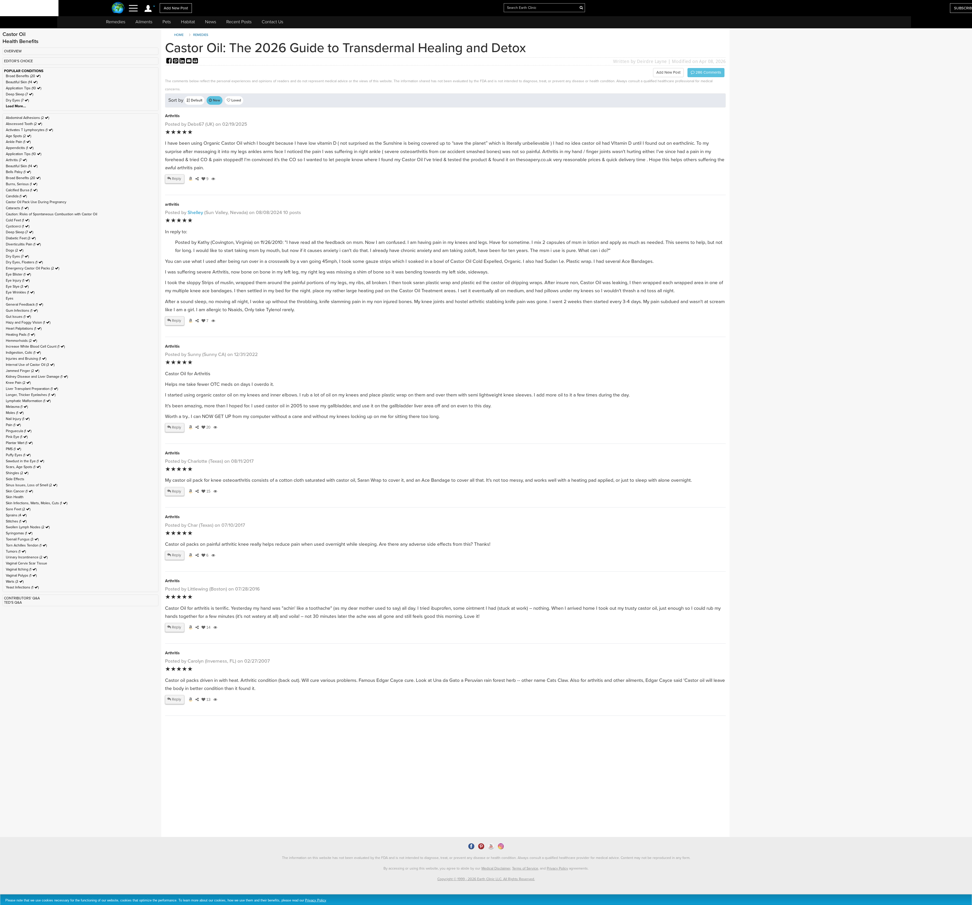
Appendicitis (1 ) (19, 148)
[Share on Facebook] (169, 61)
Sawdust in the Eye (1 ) (25, 461)
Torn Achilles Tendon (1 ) (26, 545)
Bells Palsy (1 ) (18, 172)
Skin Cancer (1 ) (19, 491)
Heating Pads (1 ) (20, 334)
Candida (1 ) (16, 196)
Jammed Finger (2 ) (22, 371)
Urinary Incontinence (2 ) (27, 557)
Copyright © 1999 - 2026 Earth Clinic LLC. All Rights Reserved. (486, 879)
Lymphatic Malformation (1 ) (28, 401)
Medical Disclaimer (495, 868)
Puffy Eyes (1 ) (18, 455)
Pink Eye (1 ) (17, 437)
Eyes (9, 298)
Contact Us (272, 22)
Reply (176, 178)
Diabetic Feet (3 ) (21, 238)
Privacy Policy (557, 868)
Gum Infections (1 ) (22, 310)
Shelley (195, 212)
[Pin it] (176, 61)
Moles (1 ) (15, 413)
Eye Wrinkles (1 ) (20, 292)
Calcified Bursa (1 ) (21, 190)
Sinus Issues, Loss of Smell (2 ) (31, 485)
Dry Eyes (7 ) (17, 100)
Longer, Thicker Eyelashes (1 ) (30, 395)
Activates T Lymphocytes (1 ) (29, 130)
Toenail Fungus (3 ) (22, 539)
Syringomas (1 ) (19, 533)
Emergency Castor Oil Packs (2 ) (32, 268)
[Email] (189, 61)
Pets (167, 22)
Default (196, 100)
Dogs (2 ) (14, 250)
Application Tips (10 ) (23, 88)
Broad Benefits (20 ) (23, 76)
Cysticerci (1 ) (17, 226)
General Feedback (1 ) (24, 304)
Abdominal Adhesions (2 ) (27, 118)
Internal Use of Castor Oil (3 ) (30, 365)
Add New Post (176, 8)
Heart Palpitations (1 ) (24, 328)
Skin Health (15, 497)
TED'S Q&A (13, 602)
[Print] (195, 61)
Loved (235, 100)
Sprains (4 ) (16, 515)
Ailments (143, 22)
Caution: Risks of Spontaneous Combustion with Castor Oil (51, 214)
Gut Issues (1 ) (18, 316)
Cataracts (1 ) (17, 208)
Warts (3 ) (15, 581)
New (216, 100)
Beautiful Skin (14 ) (21, 82)
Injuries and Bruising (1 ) (26, 358)
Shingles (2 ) (17, 473)
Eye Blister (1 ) (18, 274)
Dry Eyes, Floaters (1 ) (24, 262)
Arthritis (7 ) (16, 160)
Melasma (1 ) (17, 407)
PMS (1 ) (13, 449)
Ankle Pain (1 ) (18, 142)
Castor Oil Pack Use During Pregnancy (36, 202)
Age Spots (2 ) (18, 136)
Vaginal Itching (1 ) (21, 569)
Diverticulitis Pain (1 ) (23, 244)
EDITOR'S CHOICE (18, 61)
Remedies (115, 22)
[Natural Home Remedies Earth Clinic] (118, 8)
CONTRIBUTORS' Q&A (22, 598)
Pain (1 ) (13, 425)
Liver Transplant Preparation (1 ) (32, 389)
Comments (708, 72)
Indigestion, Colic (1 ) (23, 352)
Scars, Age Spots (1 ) (23, 467)
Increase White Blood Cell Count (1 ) (35, 346)
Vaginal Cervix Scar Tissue (26, 563)
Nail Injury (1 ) (18, 419)
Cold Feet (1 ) (17, 220)
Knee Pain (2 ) (18, 383)
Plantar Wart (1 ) (19, 443)
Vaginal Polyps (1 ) (21, 575)
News (210, 22)
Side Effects (15, 479)
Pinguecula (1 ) (18, 431)
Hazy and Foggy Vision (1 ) (28, 322)
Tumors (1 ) (16, 551)
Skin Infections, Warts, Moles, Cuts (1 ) (36, 503)
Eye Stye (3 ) (17, 286)
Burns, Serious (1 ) (21, 184)
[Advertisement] (257, 793)
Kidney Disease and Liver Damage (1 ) (37, 376)
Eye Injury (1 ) (18, 280)
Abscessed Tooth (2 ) (24, 124)
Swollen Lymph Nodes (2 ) (28, 527)
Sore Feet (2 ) (18, 509)
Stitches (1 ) (16, 521)
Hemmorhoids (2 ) (21, 341)
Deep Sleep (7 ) (19, 94)
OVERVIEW (13, 51)
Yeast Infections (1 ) (22, 587)
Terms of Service (525, 868)
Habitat (188, 22)
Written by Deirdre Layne (640, 61)
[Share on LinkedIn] (182, 61)
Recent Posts (239, 22)
